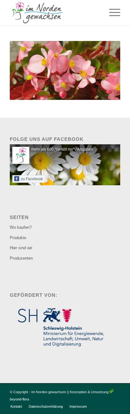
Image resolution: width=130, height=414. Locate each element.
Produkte (18, 237)
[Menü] (111, 12)
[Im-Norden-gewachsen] (54, 12)
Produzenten (21, 258)
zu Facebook (32, 179)
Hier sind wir (21, 247)
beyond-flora (19, 399)
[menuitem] (111, 12)
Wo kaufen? (21, 227)
